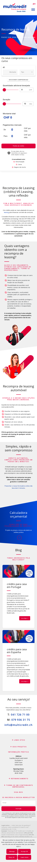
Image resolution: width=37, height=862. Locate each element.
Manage (12, 851)
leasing (6, 212)
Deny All (11, 857)
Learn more (24, 857)
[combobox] (27, 72)
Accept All (24, 851)
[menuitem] (34, 4)
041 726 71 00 (20, 714)
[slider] (4, 89)
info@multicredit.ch (18, 725)
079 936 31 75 (20, 719)
